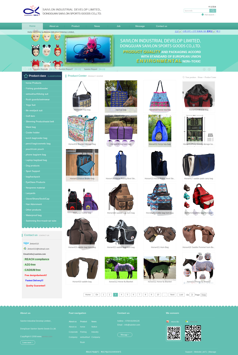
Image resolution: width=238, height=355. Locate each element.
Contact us (161, 26)
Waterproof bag (34, 215)
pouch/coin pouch (35, 149)
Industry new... (94, 333)
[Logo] (62, 18)
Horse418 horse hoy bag (160, 110)
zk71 (205, 352)
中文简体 (212, 7)
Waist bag (31, 127)
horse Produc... (84, 327)
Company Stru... (73, 338)
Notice (94, 327)
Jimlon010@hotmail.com (38, 249)
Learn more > (28, 342)
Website (197, 352)
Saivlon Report (94, 69)
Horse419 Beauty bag (198, 110)
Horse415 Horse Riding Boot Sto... (160, 178)
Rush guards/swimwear (38, 99)
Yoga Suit (30, 105)
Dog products (33, 165)
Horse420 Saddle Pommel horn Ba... (199, 247)
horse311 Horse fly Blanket (160, 282)
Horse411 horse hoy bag (160, 144)
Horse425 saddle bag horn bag (160, 213)
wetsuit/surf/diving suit (37, 94)
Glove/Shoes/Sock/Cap (37, 198)
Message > (125, 335)
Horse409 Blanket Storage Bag (82, 144)
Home (32, 26)
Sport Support (33, 171)
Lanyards (30, 193)
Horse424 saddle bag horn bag (198, 213)
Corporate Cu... (73, 333)
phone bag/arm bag (36, 154)
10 (158, 295)
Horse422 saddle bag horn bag (121, 247)
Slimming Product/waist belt (40, 121)
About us (53, 26)
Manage (212, 352)
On (97, 295)
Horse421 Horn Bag (160, 247)
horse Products (33, 83)
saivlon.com (47, 336)
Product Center (210, 77)
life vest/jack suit (34, 110)
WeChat (193, 322)
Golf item (30, 116)
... (164, 295)
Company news (95, 338)
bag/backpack (33, 176)
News (97, 26)
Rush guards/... (84, 343)
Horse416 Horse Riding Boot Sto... (121, 178)
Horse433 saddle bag (82, 282)
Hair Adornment (34, 204)
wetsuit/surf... (85, 337)
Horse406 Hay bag (82, 110)
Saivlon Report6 (45, 69)
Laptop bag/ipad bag (36, 160)
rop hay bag (121, 110)
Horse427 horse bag (82, 213)
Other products (33, 209)
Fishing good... (83, 333)
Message (140, 26)
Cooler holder (33, 132)
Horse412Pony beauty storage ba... (198, 144)
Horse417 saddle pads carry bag (198, 178)
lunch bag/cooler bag (36, 138)
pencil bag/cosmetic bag (38, 143)
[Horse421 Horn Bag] (160, 242)
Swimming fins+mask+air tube (41, 220)
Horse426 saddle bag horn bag (121, 213)
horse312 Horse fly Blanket (121, 282)
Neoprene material (35, 187)
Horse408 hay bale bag (121, 144)
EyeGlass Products (35, 182)
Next (172, 295)
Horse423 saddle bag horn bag (82, 247)
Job (118, 26)
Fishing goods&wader (37, 88)
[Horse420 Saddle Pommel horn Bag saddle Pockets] (198, 243)
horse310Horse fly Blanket (198, 282)
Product (75, 26)
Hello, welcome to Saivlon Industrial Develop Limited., (51, 32)
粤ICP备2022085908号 (111, 352)
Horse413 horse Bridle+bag (82, 178)
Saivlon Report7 (70, 69)
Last (181, 295)
